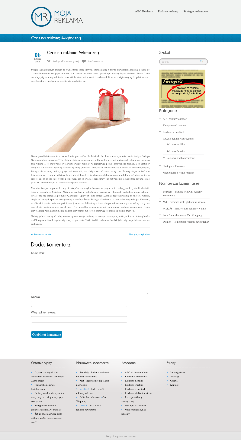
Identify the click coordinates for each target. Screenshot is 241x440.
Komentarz (38, 253)
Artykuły (174, 376)
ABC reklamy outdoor (175, 119)
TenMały (167, 191)
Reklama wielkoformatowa (181, 158)
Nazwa (35, 296)
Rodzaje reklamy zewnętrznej (66, 61)
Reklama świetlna (176, 151)
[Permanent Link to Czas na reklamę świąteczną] (73, 52)
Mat (165, 202)
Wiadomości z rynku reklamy (178, 172)
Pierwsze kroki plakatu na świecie (187, 202)
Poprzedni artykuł (41, 234)
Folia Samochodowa (174, 215)
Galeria (174, 380)
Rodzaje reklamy (168, 11)
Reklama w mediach (173, 132)
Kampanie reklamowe (174, 125)
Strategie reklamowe (195, 11)
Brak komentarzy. (95, 61)
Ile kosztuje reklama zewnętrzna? (191, 221)
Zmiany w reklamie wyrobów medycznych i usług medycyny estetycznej (47, 397)
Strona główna (177, 372)
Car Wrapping (194, 215)
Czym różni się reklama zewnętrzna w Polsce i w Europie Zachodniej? (47, 376)
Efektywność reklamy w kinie (190, 208)
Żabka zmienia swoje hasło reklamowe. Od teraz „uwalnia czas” (46, 418)
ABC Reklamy (144, 11)
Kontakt (174, 384)
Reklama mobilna (176, 144)
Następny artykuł (139, 234)
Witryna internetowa (43, 312)
